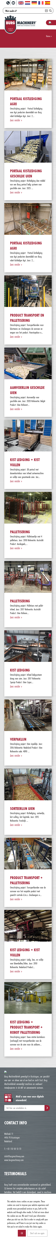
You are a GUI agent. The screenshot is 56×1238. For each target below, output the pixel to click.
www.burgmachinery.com (14, 1160)
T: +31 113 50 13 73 (12, 1149)
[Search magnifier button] (50, 11)
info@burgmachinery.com (14, 1156)
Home (48, 36)
